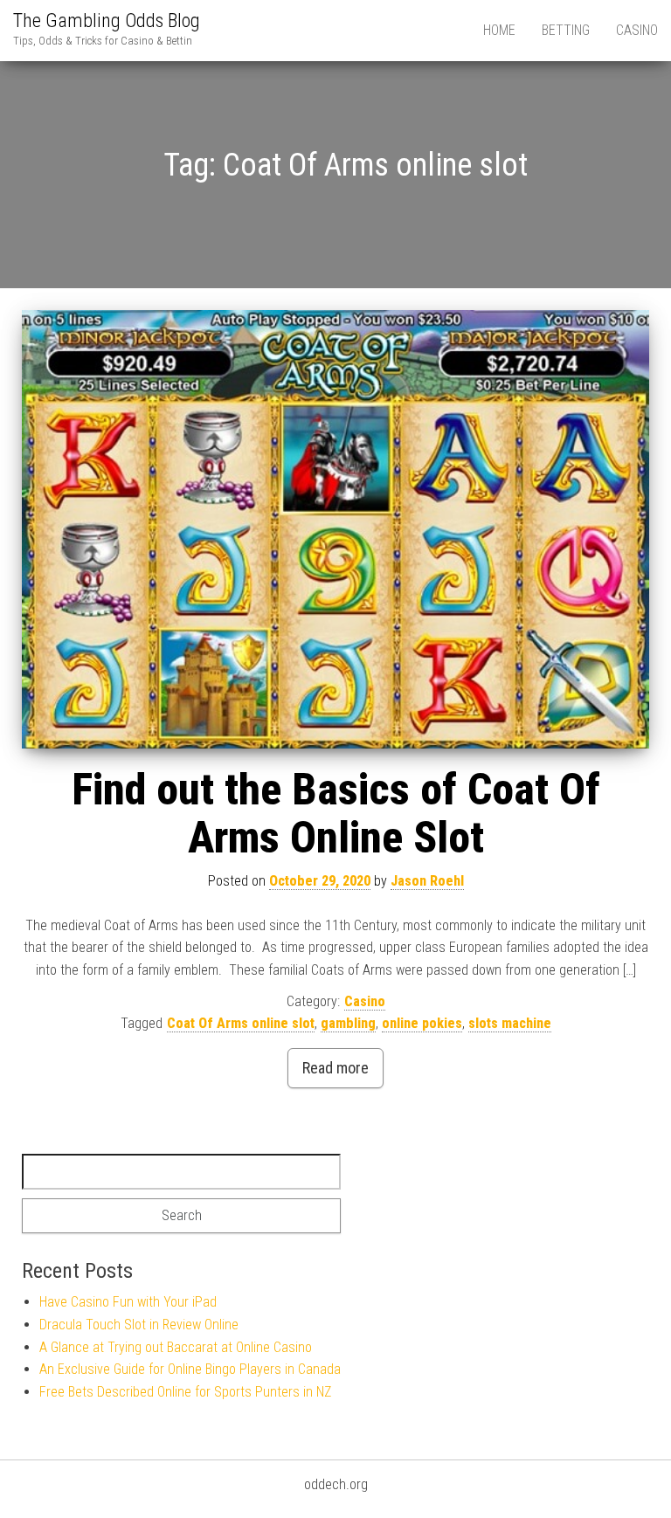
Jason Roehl (427, 881)
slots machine (509, 1023)
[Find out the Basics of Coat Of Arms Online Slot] (335, 529)
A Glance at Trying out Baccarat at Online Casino (175, 1347)
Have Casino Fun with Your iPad (128, 1302)
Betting (566, 30)
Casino (637, 30)
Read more (335, 1068)
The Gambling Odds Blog (106, 20)
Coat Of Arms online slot (241, 1023)
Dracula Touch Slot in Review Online (139, 1324)
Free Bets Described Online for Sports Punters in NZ (185, 1391)
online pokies (422, 1023)
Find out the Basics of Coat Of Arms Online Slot (336, 813)
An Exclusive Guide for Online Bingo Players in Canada (190, 1369)
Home (499, 30)
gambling (348, 1023)
